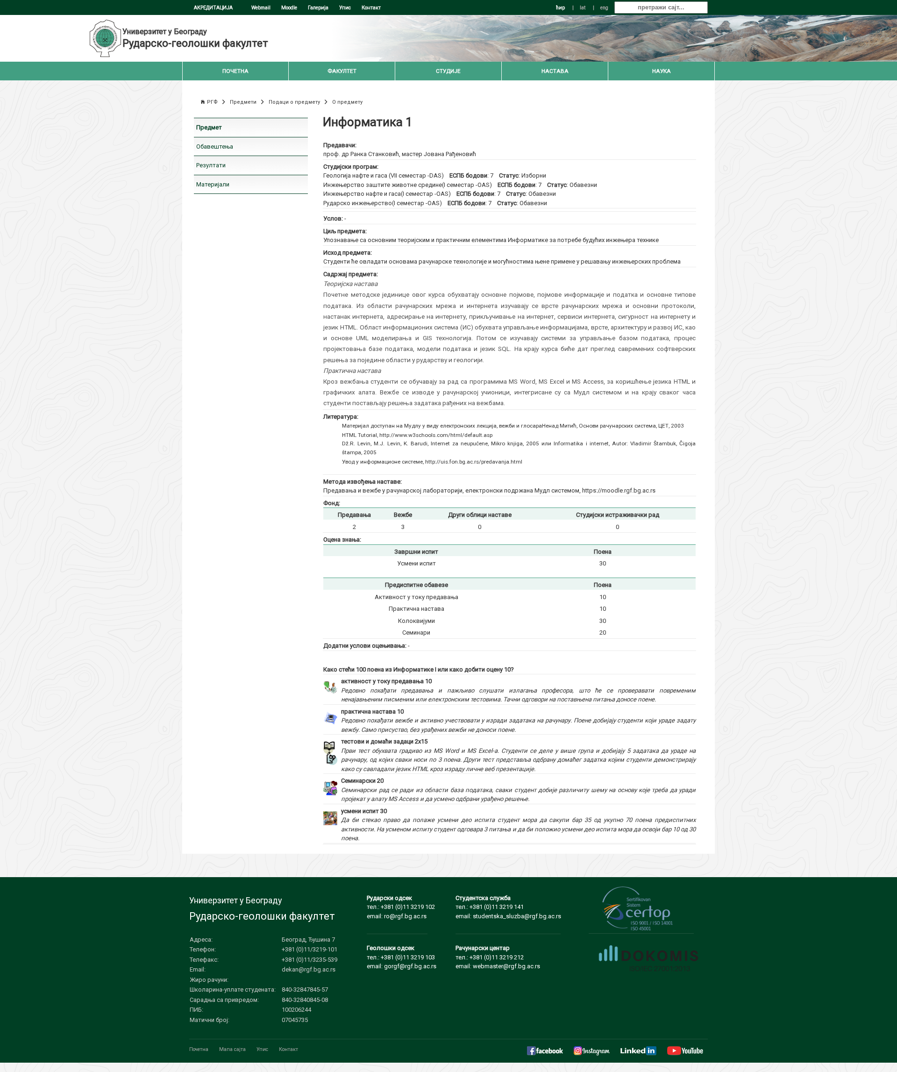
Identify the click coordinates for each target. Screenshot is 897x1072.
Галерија (318, 8)
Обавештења (214, 146)
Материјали (212, 184)
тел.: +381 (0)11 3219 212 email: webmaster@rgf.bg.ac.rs (498, 957)
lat (582, 8)
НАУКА (661, 71)
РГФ (212, 102)
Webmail (261, 8)
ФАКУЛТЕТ (341, 71)
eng (604, 8)
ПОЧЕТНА (235, 71)
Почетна (198, 1049)
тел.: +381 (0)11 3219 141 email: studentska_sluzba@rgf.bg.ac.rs (508, 907)
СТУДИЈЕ (448, 71)
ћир (560, 8)
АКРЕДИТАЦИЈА (213, 8)
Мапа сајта (232, 1049)
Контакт (371, 8)
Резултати (211, 165)
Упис (345, 8)
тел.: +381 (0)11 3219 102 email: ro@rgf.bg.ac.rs (401, 907)
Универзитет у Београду (164, 31)
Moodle (289, 8)
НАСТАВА (555, 71)
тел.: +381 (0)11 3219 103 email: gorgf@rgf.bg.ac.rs (401, 957)
